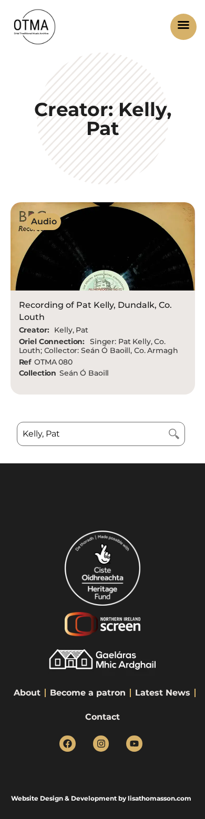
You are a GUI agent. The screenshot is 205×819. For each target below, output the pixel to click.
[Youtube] (134, 743)
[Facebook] (67, 743)
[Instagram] (101, 743)
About (27, 693)
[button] (184, 26)
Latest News (162, 693)
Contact (102, 717)
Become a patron (88, 693)
